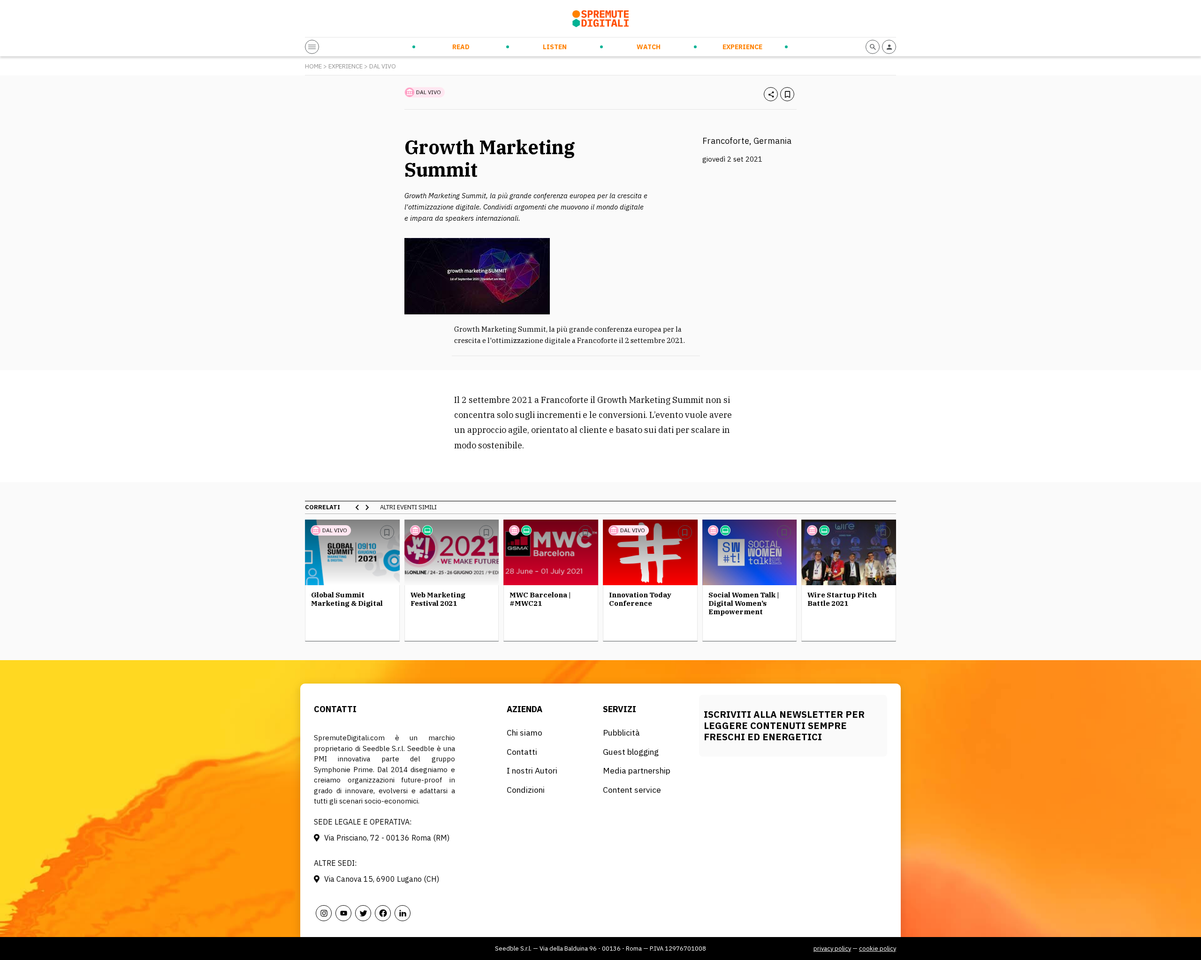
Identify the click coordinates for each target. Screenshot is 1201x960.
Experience (742, 47)
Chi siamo (524, 732)
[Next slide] (366, 507)
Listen (555, 47)
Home (313, 66)
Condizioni (526, 789)
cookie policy (877, 949)
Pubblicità (621, 732)
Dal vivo (382, 66)
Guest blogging (631, 751)
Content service (632, 789)
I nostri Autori (532, 770)
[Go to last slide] (357, 507)
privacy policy (832, 949)
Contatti (522, 751)
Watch (649, 47)
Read (461, 47)
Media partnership (636, 770)
